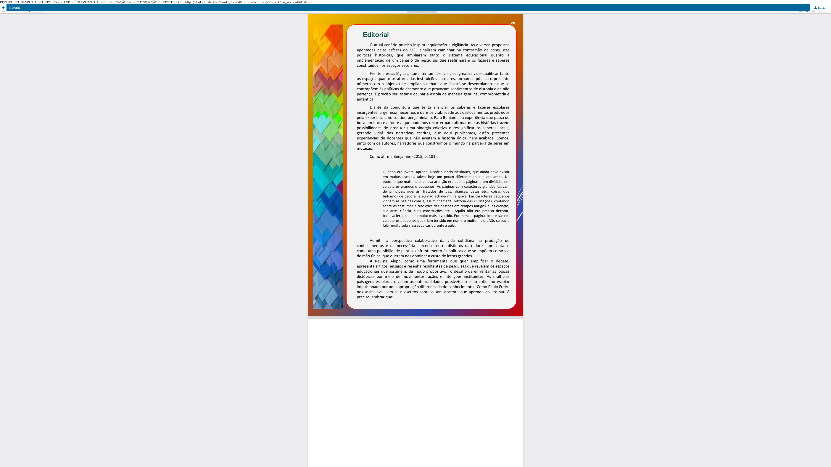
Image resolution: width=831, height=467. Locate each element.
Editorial (15, 8)
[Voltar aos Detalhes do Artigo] (3, 7)
